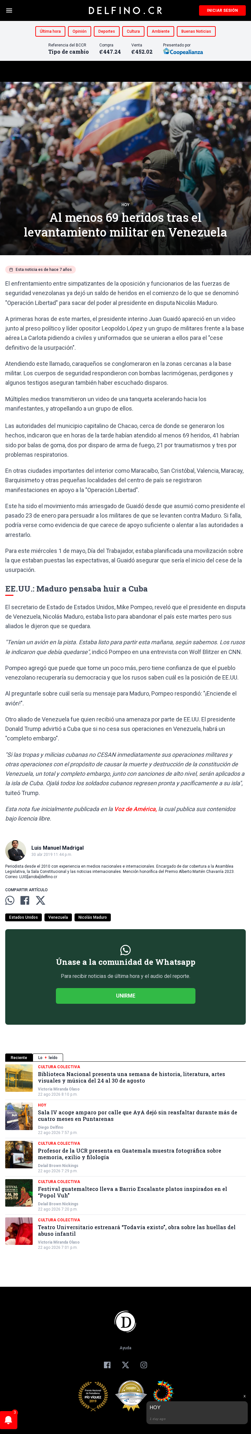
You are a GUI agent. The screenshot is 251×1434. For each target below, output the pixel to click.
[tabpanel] (125, 1157)
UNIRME (125, 996)
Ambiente (161, 31)
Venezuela (58, 917)
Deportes (106, 31)
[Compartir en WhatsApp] (9, 900)
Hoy (125, 205)
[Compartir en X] (40, 900)
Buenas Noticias (196, 31)
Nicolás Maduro (92, 917)
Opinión (80, 31)
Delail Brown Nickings (58, 1165)
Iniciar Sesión (222, 10)
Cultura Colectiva (59, 1067)
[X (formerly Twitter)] (125, 1365)
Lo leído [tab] (48, 1057)
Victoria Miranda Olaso (59, 1089)
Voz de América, (135, 809)
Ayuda (125, 1348)
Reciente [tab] (19, 1057)
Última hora (50, 31)
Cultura (133, 31)
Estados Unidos (23, 917)
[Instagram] (144, 1365)
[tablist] (125, 1057)
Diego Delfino (50, 1127)
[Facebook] (107, 1365)
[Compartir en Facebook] (25, 900)
